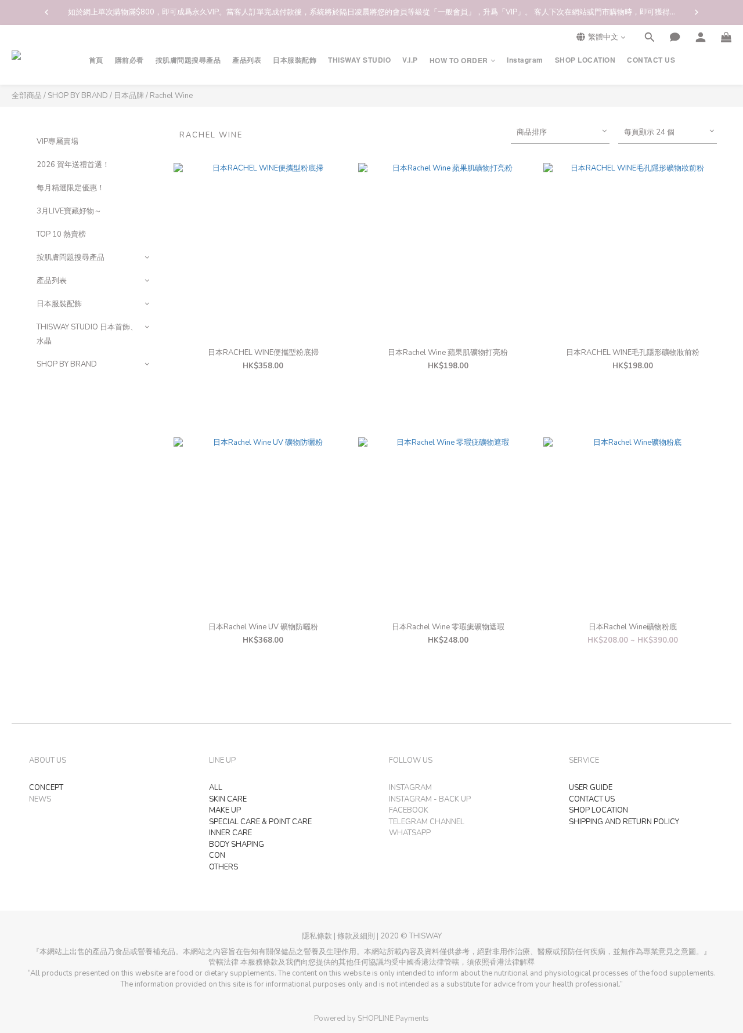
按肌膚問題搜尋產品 (188, 60)
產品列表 (246, 60)
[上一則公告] (46, 12)
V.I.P (410, 60)
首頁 (96, 60)
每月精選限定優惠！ (70, 188)
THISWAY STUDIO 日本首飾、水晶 (87, 334)
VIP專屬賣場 (57, 141)
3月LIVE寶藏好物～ (69, 211)
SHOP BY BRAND (78, 95)
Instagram (525, 60)
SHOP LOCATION (585, 60)
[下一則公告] (696, 12)
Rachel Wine (171, 95)
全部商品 (27, 95)
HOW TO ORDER (459, 61)
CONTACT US (651, 60)
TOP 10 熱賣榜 (61, 234)
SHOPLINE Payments (393, 1018)
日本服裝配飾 (294, 60)
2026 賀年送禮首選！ (73, 165)
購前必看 (129, 60)
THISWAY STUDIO (359, 60)
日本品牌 (129, 95)
